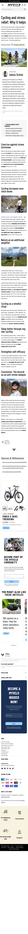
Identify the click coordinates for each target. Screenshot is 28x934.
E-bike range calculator (5, 741)
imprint (12, 845)
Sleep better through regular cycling (14, 135)
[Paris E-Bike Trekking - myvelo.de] (5, 508)
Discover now (6, 527)
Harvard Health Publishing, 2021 (15, 234)
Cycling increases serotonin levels (14, 128)
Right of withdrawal (11, 847)
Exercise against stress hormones (12, 125)
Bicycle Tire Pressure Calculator (7, 743)
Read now (6, 633)
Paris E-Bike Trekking (10, 518)
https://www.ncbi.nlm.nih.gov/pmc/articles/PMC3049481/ (14, 462)
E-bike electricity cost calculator (7, 745)
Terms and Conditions (19, 845)
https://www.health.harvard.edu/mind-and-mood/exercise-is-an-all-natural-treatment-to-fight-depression (14, 467)
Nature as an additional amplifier (14, 131)
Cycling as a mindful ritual (12, 133)
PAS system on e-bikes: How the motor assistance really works (11, 623)
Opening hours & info (5, 797)
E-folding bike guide (4, 752)
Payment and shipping (19, 847)
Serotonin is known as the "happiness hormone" (11, 217)
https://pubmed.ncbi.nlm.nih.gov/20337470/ (11, 471)
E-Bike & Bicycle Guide (5, 748)
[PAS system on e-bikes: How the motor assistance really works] (11, 606)
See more (13, 645)
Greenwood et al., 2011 (11, 166)
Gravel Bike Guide (4, 755)
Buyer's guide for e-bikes (5, 747)
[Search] (25, 9)
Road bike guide (4, 753)
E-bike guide (3, 750)
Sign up (11, 581)
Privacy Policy (3, 847)
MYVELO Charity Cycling (5, 845)
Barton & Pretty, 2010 (14, 294)
